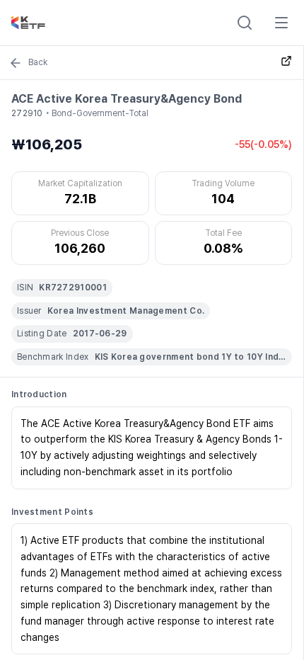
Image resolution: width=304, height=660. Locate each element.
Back (37, 62)
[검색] (245, 22)
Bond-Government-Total (100, 113)
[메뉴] (281, 22)
